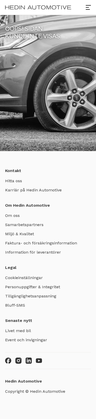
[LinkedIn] (29, 361)
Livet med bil (18, 330)
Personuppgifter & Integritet (32, 286)
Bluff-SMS (15, 305)
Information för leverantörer (33, 252)
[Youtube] (39, 361)
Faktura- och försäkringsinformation (41, 243)
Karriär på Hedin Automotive (33, 190)
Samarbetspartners (24, 224)
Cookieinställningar (24, 277)
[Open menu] (88, 7)
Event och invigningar (26, 339)
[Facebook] (8, 361)
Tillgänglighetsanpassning (30, 296)
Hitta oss (13, 180)
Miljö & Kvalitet (19, 233)
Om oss (12, 215)
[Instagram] (18, 361)
